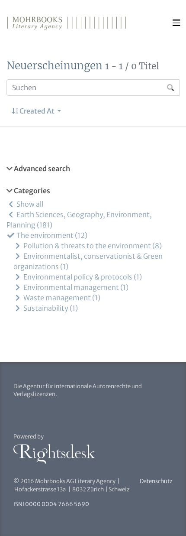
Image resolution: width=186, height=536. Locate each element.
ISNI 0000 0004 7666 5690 (51, 504)
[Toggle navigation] (176, 22)
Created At (37, 111)
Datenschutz (156, 481)
